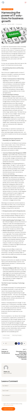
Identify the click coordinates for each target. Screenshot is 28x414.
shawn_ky (7, 371)
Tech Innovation (6, 338)
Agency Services (7, 9)
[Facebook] (19, 343)
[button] (26, 3)
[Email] (21, 343)
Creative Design (6, 335)
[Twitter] (16, 343)
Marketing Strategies (17, 335)
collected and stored (8, 405)
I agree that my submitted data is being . (12, 404)
